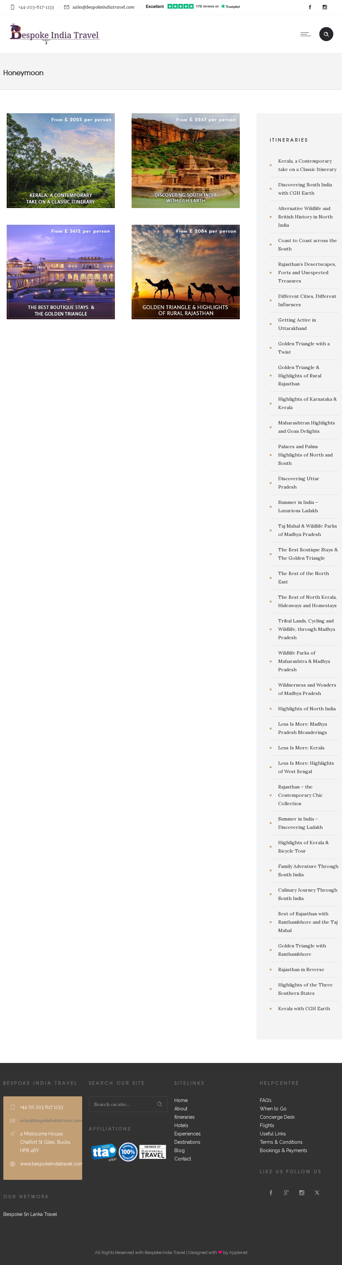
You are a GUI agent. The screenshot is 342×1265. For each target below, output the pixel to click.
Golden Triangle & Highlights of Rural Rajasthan (299, 375)
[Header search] (326, 34)
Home (181, 1100)
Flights (267, 1125)
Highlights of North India (307, 709)
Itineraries (184, 1117)
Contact (182, 1158)
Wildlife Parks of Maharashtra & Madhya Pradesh (304, 661)
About (180, 1108)
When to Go (273, 1108)
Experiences (187, 1133)
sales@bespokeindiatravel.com (103, 7)
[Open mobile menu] (307, 34)
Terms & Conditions (281, 1142)
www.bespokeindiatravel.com (51, 1163)
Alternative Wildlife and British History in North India (305, 216)
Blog (179, 1150)
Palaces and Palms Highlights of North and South (305, 454)
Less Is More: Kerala (301, 748)
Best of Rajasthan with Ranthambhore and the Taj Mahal (308, 922)
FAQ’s (266, 1100)
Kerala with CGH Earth (304, 1009)
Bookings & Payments (283, 1150)
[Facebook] (310, 7)
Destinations (187, 1142)
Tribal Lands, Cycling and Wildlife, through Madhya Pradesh (306, 629)
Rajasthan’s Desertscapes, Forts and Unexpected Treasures (307, 272)
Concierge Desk (277, 1117)
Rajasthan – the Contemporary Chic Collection (300, 795)
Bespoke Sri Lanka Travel (30, 1214)
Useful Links (273, 1133)
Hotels (181, 1125)
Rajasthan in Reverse (301, 969)
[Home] (55, 44)
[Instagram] (324, 7)
